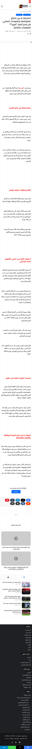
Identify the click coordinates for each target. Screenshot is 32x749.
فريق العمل (16, 738)
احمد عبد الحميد (20, 31)
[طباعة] (12, 503)
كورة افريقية (28, 640)
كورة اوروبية (28, 637)
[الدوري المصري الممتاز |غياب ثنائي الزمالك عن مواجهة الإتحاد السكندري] (26, 598)
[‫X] (23, 500)
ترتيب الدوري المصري (26, 662)
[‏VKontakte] (23, 503)
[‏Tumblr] (12, 500)
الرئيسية (28, 11)
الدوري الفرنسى (26, 714)
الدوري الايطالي (26, 719)
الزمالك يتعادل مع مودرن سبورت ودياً (12, 603)
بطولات (29, 644)
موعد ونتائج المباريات (26, 680)
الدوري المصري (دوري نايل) (23, 697)
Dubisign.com (8, 735)
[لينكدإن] (17, 500)
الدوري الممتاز (27, 14)
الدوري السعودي (26, 707)
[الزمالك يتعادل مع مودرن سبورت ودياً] (26, 605)
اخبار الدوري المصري (26, 664)
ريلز (30, 660)
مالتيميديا (29, 682)
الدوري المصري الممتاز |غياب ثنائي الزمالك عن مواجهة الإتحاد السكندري (12, 597)
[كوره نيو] (23, 6)
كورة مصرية (22, 11)
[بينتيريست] (7, 500)
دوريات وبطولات (27, 687)
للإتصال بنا (11, 738)
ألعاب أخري (28, 642)
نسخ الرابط (16, 491)
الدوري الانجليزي (26, 712)
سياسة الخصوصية (23, 738)
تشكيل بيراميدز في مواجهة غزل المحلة (12, 582)
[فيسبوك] (28, 500)
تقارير (29, 647)
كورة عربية (28, 632)
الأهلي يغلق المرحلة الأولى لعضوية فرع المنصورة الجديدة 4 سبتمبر (11, 590)
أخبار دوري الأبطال (26, 684)
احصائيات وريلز (25, 700)
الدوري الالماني (26, 717)
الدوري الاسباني (26, 709)
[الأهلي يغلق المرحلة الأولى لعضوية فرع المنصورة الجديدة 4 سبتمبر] (26, 591)
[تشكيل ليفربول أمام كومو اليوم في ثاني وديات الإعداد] (26, 613)
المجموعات (28, 677)
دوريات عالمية (28, 635)
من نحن (6, 738)
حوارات (29, 649)
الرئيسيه (29, 657)
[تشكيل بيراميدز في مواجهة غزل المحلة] (26, 584)
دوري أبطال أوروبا (27, 675)
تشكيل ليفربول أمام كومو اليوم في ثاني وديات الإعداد (16, 1)
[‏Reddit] (28, 503)
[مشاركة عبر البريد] (17, 503)
